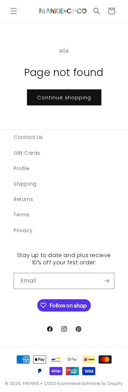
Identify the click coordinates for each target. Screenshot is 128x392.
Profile (21, 168)
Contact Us (28, 137)
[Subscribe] (106, 281)
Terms (22, 214)
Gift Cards (27, 153)
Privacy (23, 230)
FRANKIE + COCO (39, 383)
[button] (13, 10)
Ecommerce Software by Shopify (90, 383)
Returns (23, 199)
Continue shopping (64, 97)
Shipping (25, 183)
